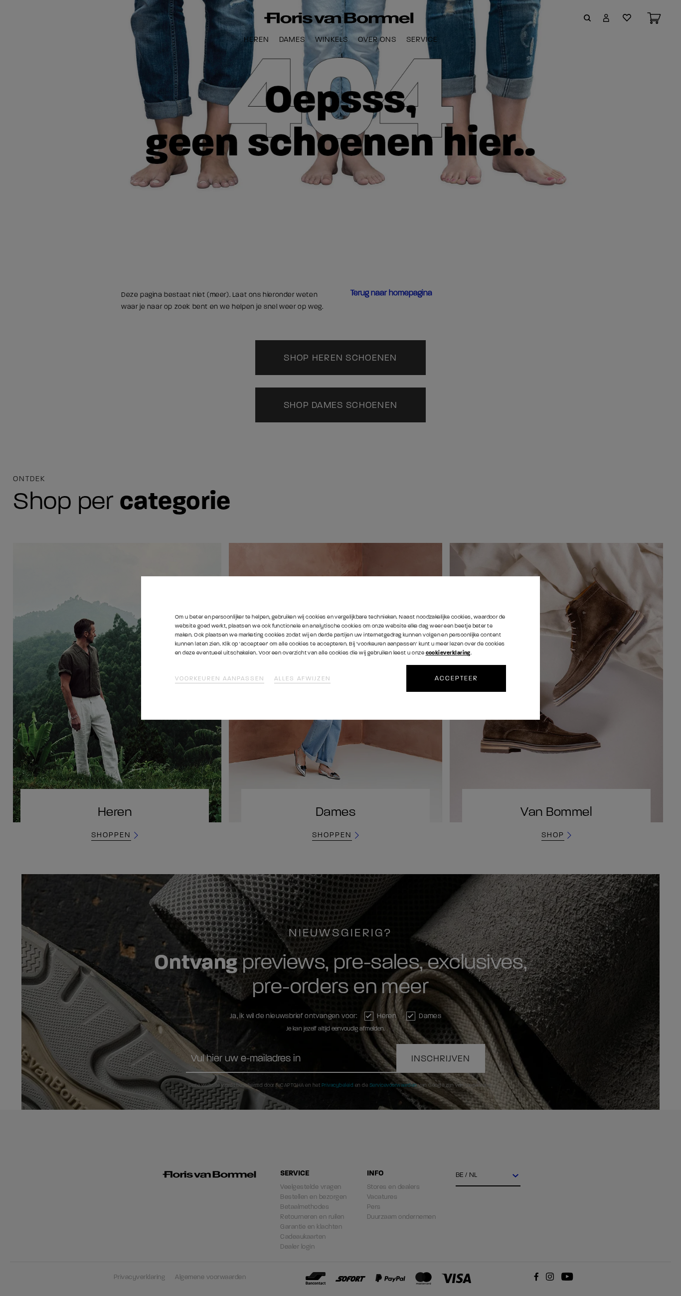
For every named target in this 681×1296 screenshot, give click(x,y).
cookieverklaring (448, 652)
